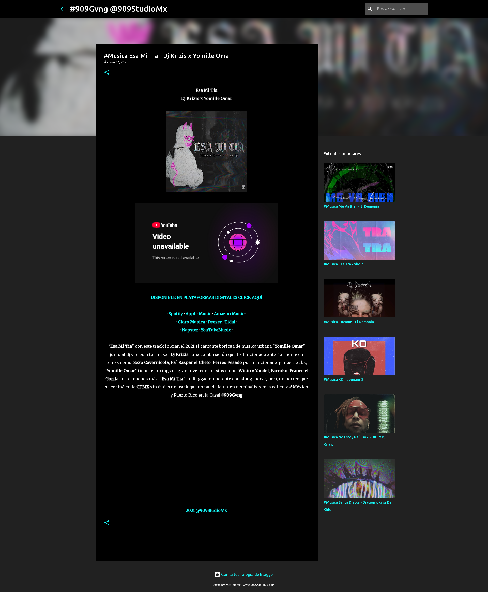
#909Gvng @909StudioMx (118, 8)
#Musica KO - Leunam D (343, 379)
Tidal (229, 321)
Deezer (215, 321)
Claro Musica (191, 321)
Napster (190, 329)
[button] (107, 72)
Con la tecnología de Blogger (247, 574)
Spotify (176, 313)
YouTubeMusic (216, 329)
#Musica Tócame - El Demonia (349, 322)
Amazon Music (229, 313)
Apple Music (198, 313)
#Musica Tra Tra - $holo (344, 264)
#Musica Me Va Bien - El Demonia (351, 206)
